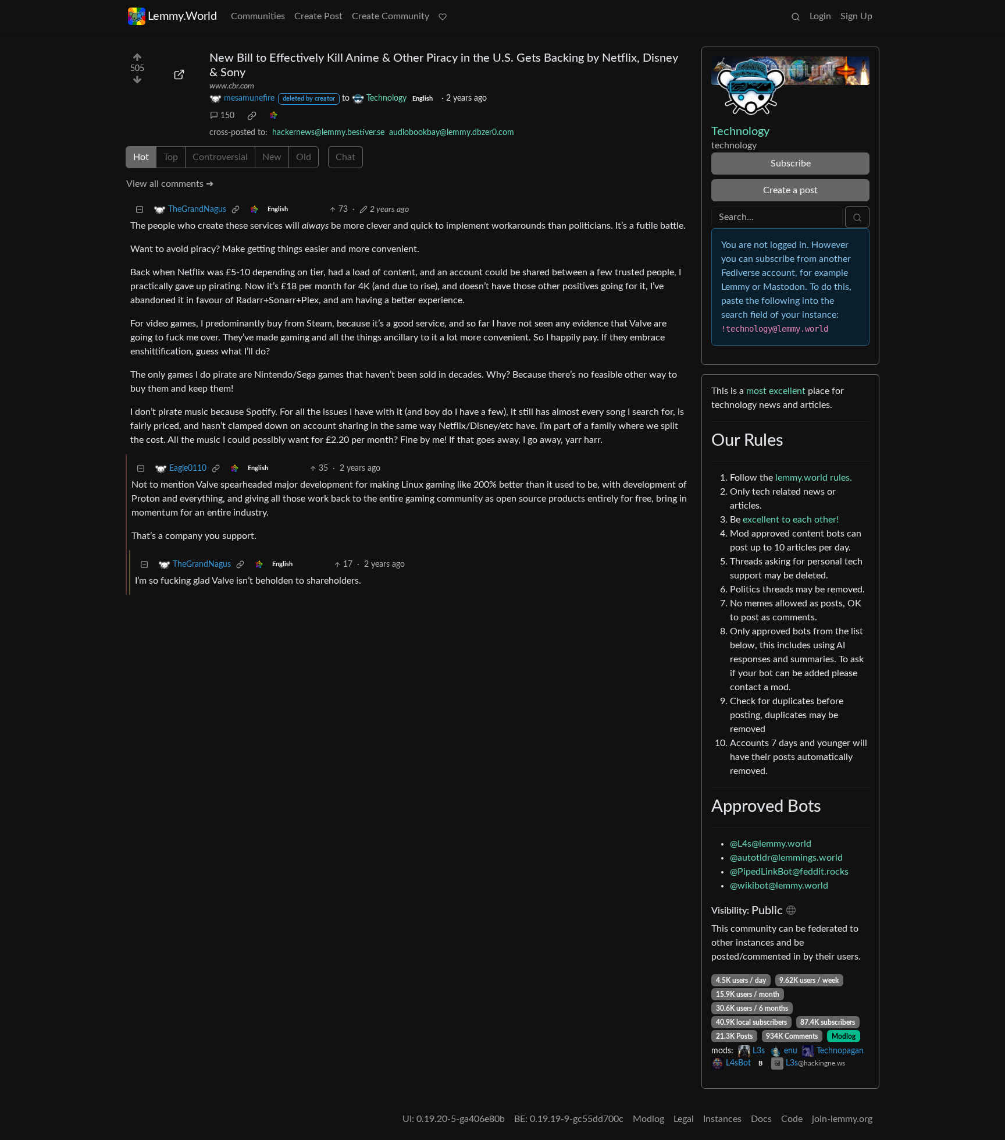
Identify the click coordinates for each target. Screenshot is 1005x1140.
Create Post (318, 16)
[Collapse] (139, 210)
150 (227, 116)
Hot (141, 157)
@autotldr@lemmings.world (786, 857)
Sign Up (856, 16)
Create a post (790, 190)
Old (303, 157)
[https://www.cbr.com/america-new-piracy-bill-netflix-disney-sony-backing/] (179, 74)
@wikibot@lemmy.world (779, 885)
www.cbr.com (231, 86)
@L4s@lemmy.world (770, 843)
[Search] (795, 16)
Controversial (220, 157)
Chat (345, 157)
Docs (761, 1119)
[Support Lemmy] (442, 16)
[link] (252, 116)
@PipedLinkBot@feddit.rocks (789, 871)
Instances (722, 1119)
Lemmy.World (182, 16)
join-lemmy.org (842, 1119)
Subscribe (791, 163)
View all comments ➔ (169, 184)
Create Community (390, 16)
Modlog (844, 1036)
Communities (258, 16)
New (271, 157)
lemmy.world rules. (813, 477)
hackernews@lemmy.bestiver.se (328, 133)
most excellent (776, 391)
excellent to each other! (791, 519)
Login (820, 16)
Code (792, 1119)
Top (170, 157)
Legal (683, 1119)
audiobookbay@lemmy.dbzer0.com (451, 133)
